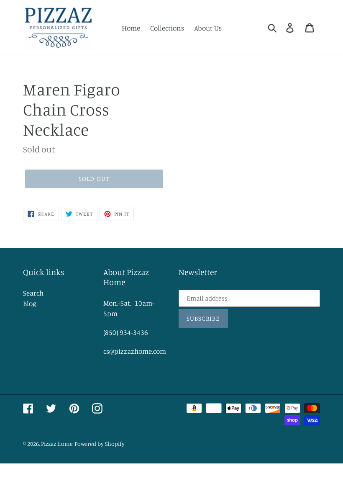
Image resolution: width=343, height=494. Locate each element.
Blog (29, 303)
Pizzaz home (57, 443)
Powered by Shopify (99, 443)
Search (33, 292)
